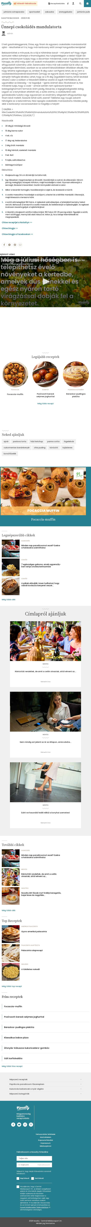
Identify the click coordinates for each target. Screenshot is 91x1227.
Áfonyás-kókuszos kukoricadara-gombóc (26, 1047)
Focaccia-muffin (15, 394)
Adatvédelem (45, 1137)
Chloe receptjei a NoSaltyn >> (17, 222)
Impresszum (46, 1143)
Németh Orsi (45, 681)
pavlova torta (19, 441)
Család (24, 560)
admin (10, 33)
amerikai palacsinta (29, 926)
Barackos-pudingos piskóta (76, 395)
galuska (24, 964)
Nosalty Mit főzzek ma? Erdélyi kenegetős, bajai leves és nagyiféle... (41, 894)
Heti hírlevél (39, 1178)
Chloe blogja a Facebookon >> (17, 234)
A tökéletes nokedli (30, 969)
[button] (45, 281)
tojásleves (67, 447)
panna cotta (53, 441)
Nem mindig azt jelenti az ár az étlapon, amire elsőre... (45, 742)
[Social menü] (68, 3)
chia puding (39, 447)
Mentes (45, 664)
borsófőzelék (10, 453)
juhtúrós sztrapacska (14, 12)
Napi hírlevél (24, 1178)
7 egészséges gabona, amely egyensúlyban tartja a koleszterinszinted (41, 565)
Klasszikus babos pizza (16, 1037)
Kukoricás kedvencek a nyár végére (26, 1089)
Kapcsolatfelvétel (45, 1140)
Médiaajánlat (45, 1146)
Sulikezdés (25, 541)
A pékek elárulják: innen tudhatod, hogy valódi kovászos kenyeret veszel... (40, 584)
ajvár (6, 441)
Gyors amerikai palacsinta (34, 931)
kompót (45, 390)
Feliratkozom (44, 1165)
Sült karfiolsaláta (13, 1058)
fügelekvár (69, 441)
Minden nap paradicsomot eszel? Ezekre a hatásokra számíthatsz (40, 546)
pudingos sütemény (76, 390)
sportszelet (34, 12)
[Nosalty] (6, 3)
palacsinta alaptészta (30, 945)
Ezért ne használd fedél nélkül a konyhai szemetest (45, 812)
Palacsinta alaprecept (32, 950)
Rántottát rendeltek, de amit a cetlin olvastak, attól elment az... (45, 671)
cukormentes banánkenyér (17, 447)
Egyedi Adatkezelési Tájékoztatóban (34, 1207)
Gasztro (25, 888)
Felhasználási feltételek (45, 1134)
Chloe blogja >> (10, 228)
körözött (54, 447)
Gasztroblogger (10, 18)
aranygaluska (65, 12)
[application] (45, 281)
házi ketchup (37, 441)
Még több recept (45, 403)
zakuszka (49, 12)
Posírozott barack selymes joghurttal (45, 395)
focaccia (15, 390)
